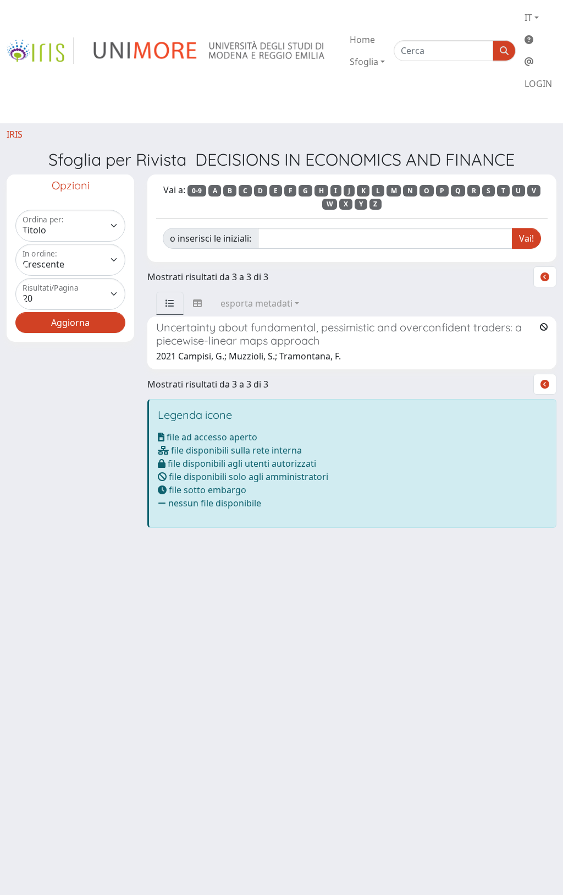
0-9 (197, 190)
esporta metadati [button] (256, 303)
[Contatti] (538, 62)
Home (362, 40)
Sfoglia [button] (364, 62)
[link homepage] (40, 50)
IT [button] (528, 18)
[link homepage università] (209, 50)
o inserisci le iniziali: (210, 238)
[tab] (170, 303)
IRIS (15, 134)
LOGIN (538, 84)
